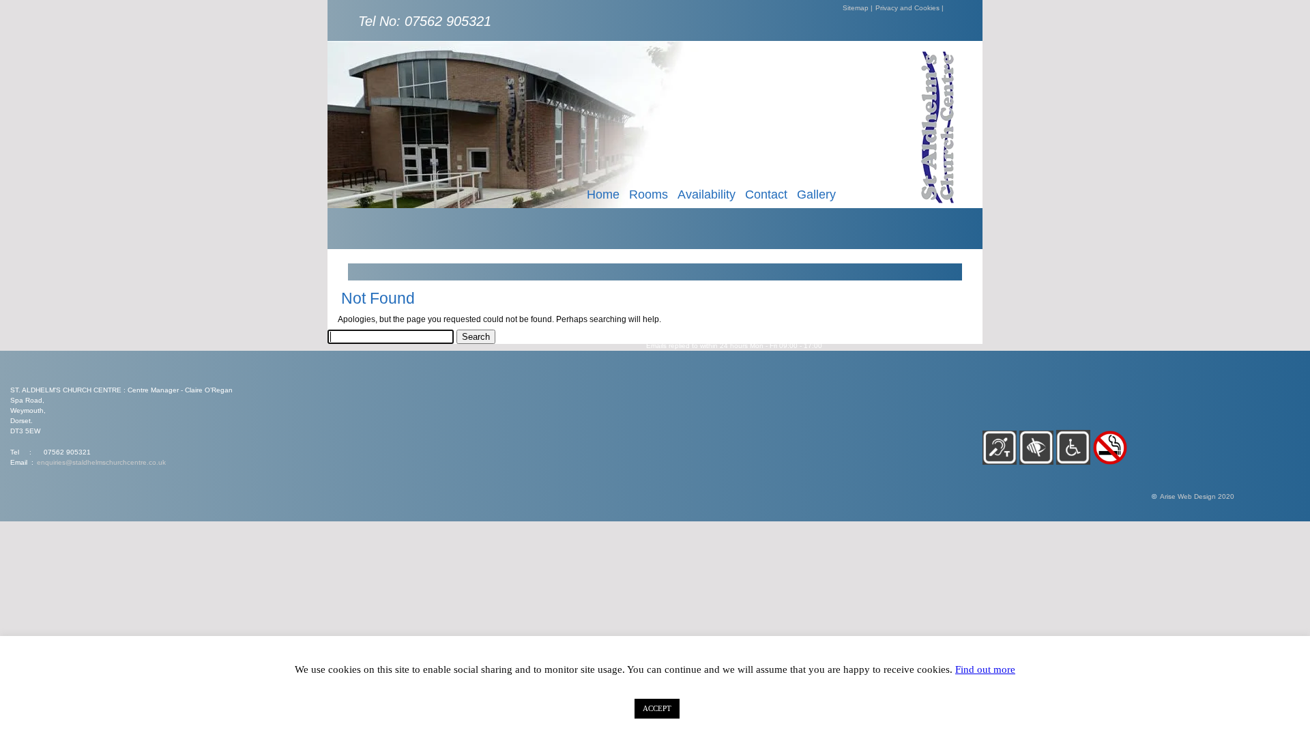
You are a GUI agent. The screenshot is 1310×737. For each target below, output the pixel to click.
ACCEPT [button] (657, 708)
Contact (766, 194)
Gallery (816, 194)
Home (603, 194)
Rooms (648, 194)
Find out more (985, 669)
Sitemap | (858, 8)
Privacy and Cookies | (909, 8)
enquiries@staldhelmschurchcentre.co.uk (101, 462)
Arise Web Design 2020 (1197, 496)
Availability (707, 194)
